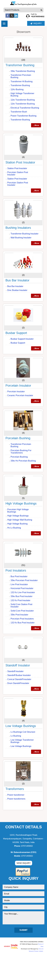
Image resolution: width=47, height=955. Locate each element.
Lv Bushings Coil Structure (23, 732)
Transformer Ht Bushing (22, 81)
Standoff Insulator (17, 665)
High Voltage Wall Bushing (19, 520)
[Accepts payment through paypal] (23, 875)
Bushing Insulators (18, 227)
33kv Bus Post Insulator (21, 596)
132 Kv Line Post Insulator (23, 592)
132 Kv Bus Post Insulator (22, 623)
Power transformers (16, 799)
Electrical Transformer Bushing (25, 108)
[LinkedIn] (16, 17)
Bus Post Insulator (19, 576)
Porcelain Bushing (17, 438)
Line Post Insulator (19, 584)
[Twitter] (12, 17)
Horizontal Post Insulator (22, 588)
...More (36, 125)
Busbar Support (16, 333)
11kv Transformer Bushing (23, 100)
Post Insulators (15, 570)
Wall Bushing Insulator (21, 237)
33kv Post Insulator (19, 615)
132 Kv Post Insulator (20, 600)
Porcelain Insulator (18, 385)
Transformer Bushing (19, 65)
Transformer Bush (19, 112)
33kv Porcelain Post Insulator (24, 580)
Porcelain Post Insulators (22, 619)
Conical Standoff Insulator (19, 679)
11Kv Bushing (17, 89)
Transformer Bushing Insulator (24, 234)
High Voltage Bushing (17, 524)
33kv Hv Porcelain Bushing (23, 461)
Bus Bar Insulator (17, 280)
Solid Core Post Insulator (22, 611)
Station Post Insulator (20, 162)
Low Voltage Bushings (20, 726)
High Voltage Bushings (21, 503)
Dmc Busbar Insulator (17, 290)
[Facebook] (7, 17)
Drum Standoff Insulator (18, 683)
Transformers (14, 789)
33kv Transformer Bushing (23, 71)
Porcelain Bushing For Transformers (21, 451)
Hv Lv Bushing (14, 528)
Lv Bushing (16, 736)
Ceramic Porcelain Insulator (20, 395)
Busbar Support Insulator (22, 339)
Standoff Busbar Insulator (19, 675)
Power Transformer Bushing (23, 116)
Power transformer (15, 795)
